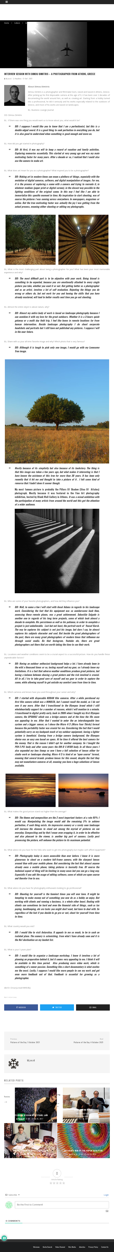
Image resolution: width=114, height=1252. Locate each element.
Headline (18, 79)
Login (106, 1195)
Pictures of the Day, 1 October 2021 (25, 1041)
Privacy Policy (93, 1247)
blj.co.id (8, 79)
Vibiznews (36, 1247)
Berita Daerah (47, 1247)
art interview (11, 997)
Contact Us (104, 1247)
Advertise (82, 1247)
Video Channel (60, 1247)
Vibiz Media (72, 1247)
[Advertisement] (59, 12)
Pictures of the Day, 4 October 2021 (88, 1041)
